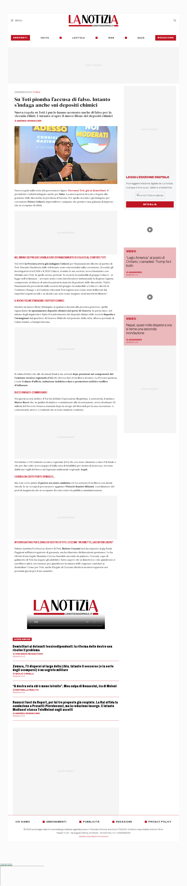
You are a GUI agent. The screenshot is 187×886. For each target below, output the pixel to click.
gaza (141, 38)
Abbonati (20, 38)
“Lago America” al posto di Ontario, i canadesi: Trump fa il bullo (148, 261)
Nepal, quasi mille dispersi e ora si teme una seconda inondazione (149, 329)
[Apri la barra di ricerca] (175, 20)
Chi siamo (22, 821)
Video (131, 251)
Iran (111, 38)
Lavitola (78, 38)
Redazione (166, 38)
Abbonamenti (56, 821)
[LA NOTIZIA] (93, 20)
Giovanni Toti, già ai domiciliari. (87, 190)
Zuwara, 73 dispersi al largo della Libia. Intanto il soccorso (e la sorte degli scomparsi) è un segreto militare (63, 668)
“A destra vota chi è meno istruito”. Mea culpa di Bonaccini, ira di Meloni (65, 686)
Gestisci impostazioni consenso (93, 836)
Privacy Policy (160, 821)
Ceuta (45, 38)
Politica (36, 92)
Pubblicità (91, 821)
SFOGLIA (150, 204)
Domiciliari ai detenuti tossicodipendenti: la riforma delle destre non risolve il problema (62, 648)
